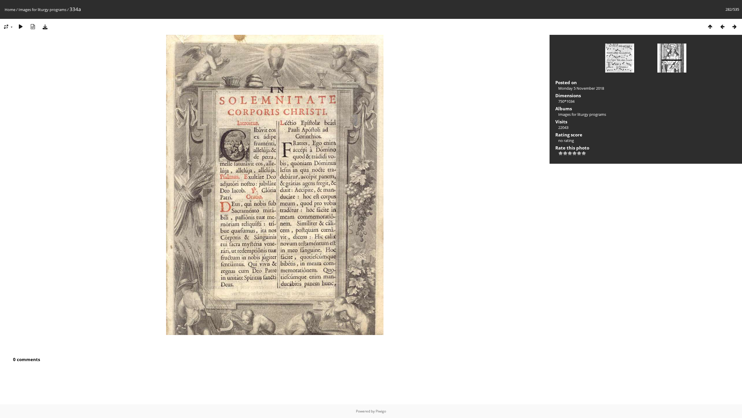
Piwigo (381, 411)
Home (10, 9)
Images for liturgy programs (42, 9)
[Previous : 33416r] (722, 26)
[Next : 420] (734, 26)
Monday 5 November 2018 (581, 88)
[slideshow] (20, 26)
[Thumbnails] (710, 26)
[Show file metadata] (33, 26)
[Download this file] (45, 26)
